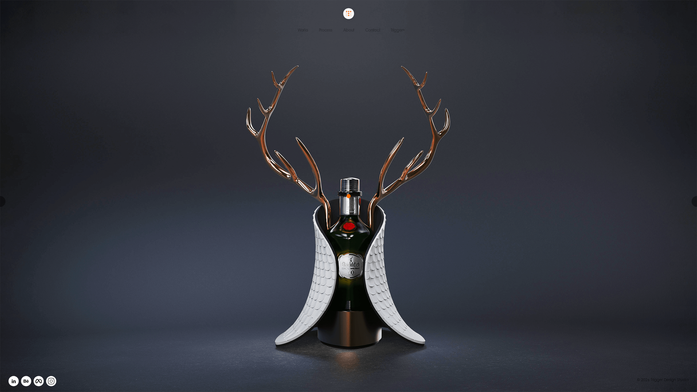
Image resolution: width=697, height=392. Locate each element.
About (348, 30)
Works (303, 30)
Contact (372, 30)
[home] (348, 14)
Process (325, 30)
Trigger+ (398, 30)
